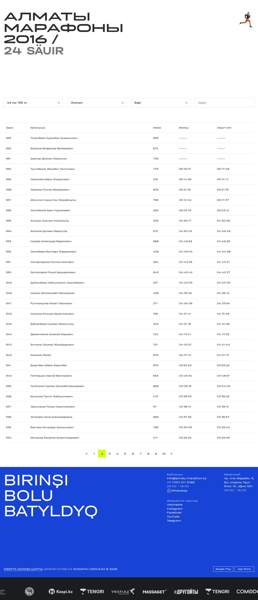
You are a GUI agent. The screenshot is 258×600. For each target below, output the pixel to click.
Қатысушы (38, 127)
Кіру (251, 3)
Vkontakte (175, 504)
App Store (244, 569)
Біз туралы (174, 3)
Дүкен (221, 3)
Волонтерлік (154, 3)
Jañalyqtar (133, 3)
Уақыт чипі (224, 127)
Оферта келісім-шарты (23, 569)
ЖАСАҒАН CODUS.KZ (89, 569)
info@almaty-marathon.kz (187, 478)
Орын (9, 127)
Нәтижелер (86, 3)
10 (164, 453)
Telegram (174, 520)
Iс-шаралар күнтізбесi (58, 3)
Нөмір (157, 127)
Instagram (175, 508)
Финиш (184, 127)
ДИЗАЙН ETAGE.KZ (58, 569)
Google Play (223, 569)
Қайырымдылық (110, 3)
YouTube (173, 516)
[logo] (16, 3)
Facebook (174, 512)
